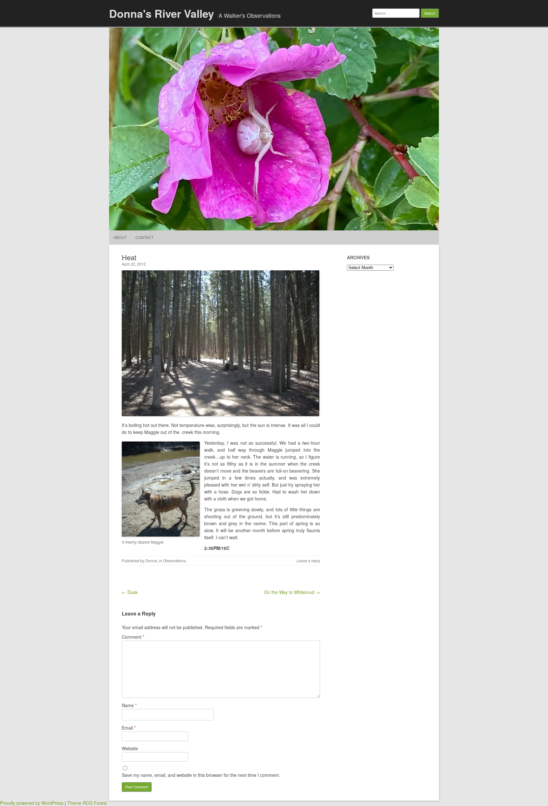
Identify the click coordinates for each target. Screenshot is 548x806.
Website (130, 748)
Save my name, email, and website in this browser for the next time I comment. (201, 775)
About (120, 237)
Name (129, 705)
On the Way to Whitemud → (292, 592)
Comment (133, 637)
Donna (151, 560)
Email (129, 728)
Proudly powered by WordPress (31, 803)
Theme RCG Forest (87, 803)
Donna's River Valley (161, 13)
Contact (144, 237)
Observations (174, 560)
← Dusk (130, 592)
